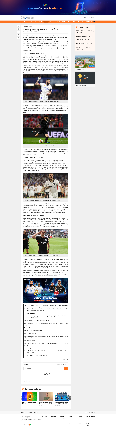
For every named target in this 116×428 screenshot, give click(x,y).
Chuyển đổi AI (53, 418)
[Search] (94, 18)
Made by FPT (53, 419)
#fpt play (29, 381)
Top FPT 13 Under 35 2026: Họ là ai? (84, 43)
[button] (70, 398)
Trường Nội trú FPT (80, 69)
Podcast (79, 421)
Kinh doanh (26, 21)
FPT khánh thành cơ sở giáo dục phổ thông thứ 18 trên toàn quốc (61, 404)
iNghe (78, 21)
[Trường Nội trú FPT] (85, 62)
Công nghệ (33, 21)
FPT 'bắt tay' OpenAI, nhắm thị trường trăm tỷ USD (84, 31)
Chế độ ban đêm (89, 21)
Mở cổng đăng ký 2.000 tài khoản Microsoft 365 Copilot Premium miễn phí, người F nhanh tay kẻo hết (84, 38)
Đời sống (61, 419)
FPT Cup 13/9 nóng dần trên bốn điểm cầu (29, 403)
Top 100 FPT (89, 420)
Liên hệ (23, 412)
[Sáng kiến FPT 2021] (85, 78)
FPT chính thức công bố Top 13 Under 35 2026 (83, 48)
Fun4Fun (70, 419)
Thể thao (52, 21)
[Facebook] (89, 412)
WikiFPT (79, 423)
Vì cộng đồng (71, 421)
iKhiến (70, 418)
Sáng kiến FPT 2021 (81, 85)
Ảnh (78, 419)
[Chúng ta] (27, 17)
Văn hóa (46, 21)
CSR (82, 21)
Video (79, 418)
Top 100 (73, 21)
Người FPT (40, 21)
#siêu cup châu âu (37, 381)
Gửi (66, 368)
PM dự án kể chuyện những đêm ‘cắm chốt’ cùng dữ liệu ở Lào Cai (46, 404)
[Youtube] (92, 412)
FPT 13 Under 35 (66, 21)
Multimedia (58, 21)
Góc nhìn (61, 421)
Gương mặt (62, 418)
